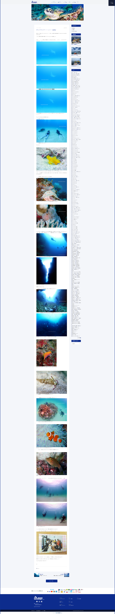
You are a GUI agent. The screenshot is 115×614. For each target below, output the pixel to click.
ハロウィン (73, 184)
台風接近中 (77, 264)
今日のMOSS (79, 242)
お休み (73, 82)
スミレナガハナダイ (75, 140)
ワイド (78, 239)
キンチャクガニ (74, 121)
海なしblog (79, 297)
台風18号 (73, 261)
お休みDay (77, 82)
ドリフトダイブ (74, 167)
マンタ (38, 568)
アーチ (79, 95)
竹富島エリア (74, 311)
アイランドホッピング (75, 89)
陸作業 (77, 320)
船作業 (73, 315)
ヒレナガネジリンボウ (75, 193)
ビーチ (79, 194)
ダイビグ (73, 148)
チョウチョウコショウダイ (76, 156)
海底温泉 (73, 300)
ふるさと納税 (78, 86)
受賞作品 (73, 257)
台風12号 (73, 260)
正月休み (73, 291)
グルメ (73, 125)
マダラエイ (77, 211)
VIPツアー (73, 80)
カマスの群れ (77, 116)
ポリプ (80, 210)
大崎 (75, 273)
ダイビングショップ (75, 149)
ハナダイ (78, 180)
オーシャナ (78, 112)
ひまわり (73, 86)
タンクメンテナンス (75, 147)
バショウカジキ (74, 185)
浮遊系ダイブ (74, 297)
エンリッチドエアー (75, 109)
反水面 (78, 255)
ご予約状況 (73, 85)
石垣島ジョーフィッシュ (75, 305)
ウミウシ (73, 107)
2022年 (76, 72)
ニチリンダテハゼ (74, 175)
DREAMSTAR (74, 75)
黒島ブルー (76, 329)
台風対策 (73, 264)
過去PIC (78, 319)
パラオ (78, 189)
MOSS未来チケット (75, 77)
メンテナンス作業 (74, 228)
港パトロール (76, 301)
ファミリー (73, 197)
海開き (77, 300)
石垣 (80, 302)
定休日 (79, 274)
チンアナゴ (73, 157)
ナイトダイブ (74, 171)
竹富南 (76, 310)
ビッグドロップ (74, 194)
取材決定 (76, 256)
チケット (78, 154)
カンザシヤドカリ (77, 117)
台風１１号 (73, 266)
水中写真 (78, 293)
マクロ (73, 211)
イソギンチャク (74, 98)
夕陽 (72, 270)
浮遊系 (78, 296)
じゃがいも (78, 85)
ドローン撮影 (74, 170)
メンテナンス (74, 225)
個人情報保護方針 (38, 610)
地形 (72, 269)
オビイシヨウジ (74, 111)
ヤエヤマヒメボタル (75, 230)
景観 (72, 284)
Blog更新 (78, 73)
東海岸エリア (77, 287)
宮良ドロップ (74, 275)
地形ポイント (77, 269)
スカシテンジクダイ (75, 135)
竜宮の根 (76, 309)
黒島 (72, 329)
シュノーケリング (74, 131)
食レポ (80, 325)
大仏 (72, 273)
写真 (78, 247)
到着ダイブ (73, 255)
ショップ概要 (43, 610)
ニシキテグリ (74, 174)
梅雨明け (76, 288)
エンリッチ (73, 108)
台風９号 (78, 266)
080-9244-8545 (37, 606)
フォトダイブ (74, 201)
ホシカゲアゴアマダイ (75, 206)
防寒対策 (73, 320)
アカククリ (73, 90)
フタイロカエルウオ (75, 202)
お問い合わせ (33, 610)
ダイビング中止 (74, 153)
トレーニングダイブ (75, 165)
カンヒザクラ (74, 118)
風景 (76, 325)
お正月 (73, 84)
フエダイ (78, 197)
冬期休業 (78, 252)
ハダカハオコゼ (74, 179)
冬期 (78, 251)
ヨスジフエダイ (74, 234)
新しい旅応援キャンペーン (76, 279)
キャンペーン (74, 120)
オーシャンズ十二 (74, 113)
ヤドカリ (73, 233)
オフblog (79, 111)
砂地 (72, 309)
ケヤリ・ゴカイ (78, 125)
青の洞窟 (73, 325)
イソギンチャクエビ (75, 99)
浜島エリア (73, 296)
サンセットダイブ (74, 130)
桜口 (72, 288)
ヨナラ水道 (73, 235)
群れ (72, 314)
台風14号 (77, 260)
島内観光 (73, 278)
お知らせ (73, 28)
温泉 (80, 300)
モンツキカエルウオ (75, 229)
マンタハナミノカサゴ (75, 217)
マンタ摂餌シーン (74, 219)
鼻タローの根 (74, 334)
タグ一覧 (79, 337)
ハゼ (77, 176)
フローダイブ (74, 203)
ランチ (79, 237)
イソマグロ (77, 100)
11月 (72, 72)
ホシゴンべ (73, 207)
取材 (72, 256)
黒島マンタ (73, 332)
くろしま (77, 84)
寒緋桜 (78, 275)
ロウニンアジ (74, 239)
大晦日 (73, 274)
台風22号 (77, 261)
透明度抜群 (73, 319)
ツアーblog (78, 157)
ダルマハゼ (73, 154)
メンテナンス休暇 (74, 226)
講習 (72, 318)
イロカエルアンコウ (75, 103)
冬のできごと (74, 248)
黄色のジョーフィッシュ (75, 328)
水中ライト (78, 292)
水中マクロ (73, 292)
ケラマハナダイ (74, 126)
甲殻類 (77, 302)
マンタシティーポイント (75, 216)
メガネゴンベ (74, 224)
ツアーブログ (74, 158)
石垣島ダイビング (74, 306)
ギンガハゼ (79, 122)
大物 (76, 274)
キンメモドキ (74, 122)
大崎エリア (79, 273)
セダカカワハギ (74, 144)
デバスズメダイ (74, 163)
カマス (73, 116)
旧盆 (72, 283)
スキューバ (73, 136)
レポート (77, 238)
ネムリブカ (73, 176)
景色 (79, 283)
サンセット (79, 129)
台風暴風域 (73, 265)
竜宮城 (80, 309)
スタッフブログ (74, 31)
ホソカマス (78, 207)
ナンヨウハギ (74, 172)
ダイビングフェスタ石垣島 (76, 152)
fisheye (78, 75)
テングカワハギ (74, 161)
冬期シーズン (74, 252)
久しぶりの (73, 242)
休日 (72, 243)
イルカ (77, 102)
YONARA (78, 80)
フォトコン (73, 198)
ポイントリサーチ (74, 210)
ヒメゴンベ (73, 192)
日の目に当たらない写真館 (76, 282)
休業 (75, 243)
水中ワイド (73, 293)
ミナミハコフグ (74, 221)
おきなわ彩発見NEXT (75, 81)
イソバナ (73, 100)
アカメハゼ (73, 94)
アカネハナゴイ (74, 93)
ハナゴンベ (73, 180)
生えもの (73, 302)
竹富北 (73, 310)
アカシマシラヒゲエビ (75, 91)
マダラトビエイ (74, 212)
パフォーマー (74, 189)
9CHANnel (73, 73)
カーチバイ (79, 118)
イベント (73, 102)
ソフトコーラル (74, 145)
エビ (76, 107)
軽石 (80, 318)
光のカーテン (76, 246)
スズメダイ (73, 139)
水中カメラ (77, 291)
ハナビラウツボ (74, 183)
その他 (73, 29)
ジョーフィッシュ (74, 134)
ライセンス (78, 235)
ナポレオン (79, 171)
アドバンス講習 (74, 95)
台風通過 (78, 265)
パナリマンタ (74, 188)
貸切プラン (76, 318)
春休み (76, 283)
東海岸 (73, 287)
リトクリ (73, 238)
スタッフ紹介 (79, 139)
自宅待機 (76, 314)
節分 (78, 311)
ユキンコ (77, 233)
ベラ (78, 203)
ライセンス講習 (74, 237)
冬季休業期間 (74, 251)
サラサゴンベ (74, 129)
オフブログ (73, 112)
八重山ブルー (74, 247)
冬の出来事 (79, 248)
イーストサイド (74, 104)
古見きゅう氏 (78, 257)
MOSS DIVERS (74, 76)
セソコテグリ (74, 143)
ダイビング (77, 148)
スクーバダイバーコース (75, 138)
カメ (72, 117)
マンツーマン (74, 220)
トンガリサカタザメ (75, 166)
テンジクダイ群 (74, 162)
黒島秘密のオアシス (75, 333)
